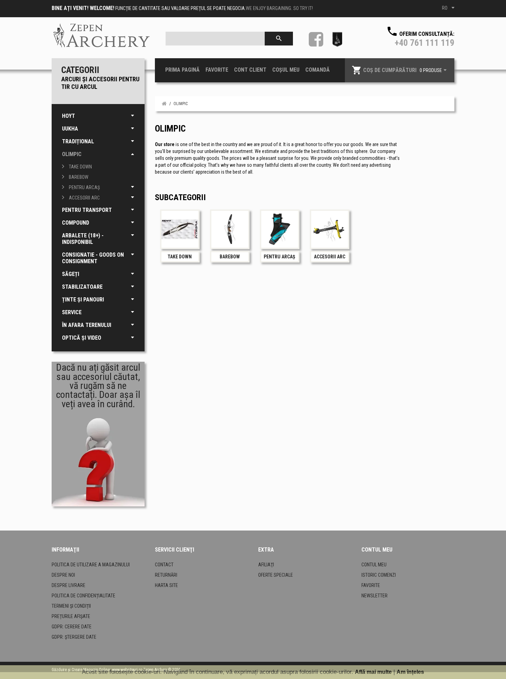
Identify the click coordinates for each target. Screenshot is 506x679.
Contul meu (374, 564)
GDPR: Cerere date (72, 626)
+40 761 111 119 (424, 43)
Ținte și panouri (83, 299)
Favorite (370, 585)
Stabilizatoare (82, 287)
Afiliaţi (266, 564)
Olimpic (72, 154)
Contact (164, 564)
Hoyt (68, 116)
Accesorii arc (84, 197)
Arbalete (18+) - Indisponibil (83, 238)
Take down (80, 166)
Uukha (70, 128)
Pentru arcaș (84, 187)
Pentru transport (87, 210)
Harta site (166, 585)
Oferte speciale (275, 575)
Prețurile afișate (71, 616)
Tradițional (78, 141)
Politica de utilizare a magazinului (91, 564)
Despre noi (63, 575)
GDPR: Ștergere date (74, 637)
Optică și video (81, 338)
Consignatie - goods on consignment (93, 258)
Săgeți (70, 274)
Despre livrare (68, 585)
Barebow (78, 177)
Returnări (166, 575)
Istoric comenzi (378, 575)
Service (72, 312)
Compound (75, 222)
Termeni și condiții (71, 606)
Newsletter (374, 595)
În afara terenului (86, 325)
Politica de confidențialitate (83, 595)
